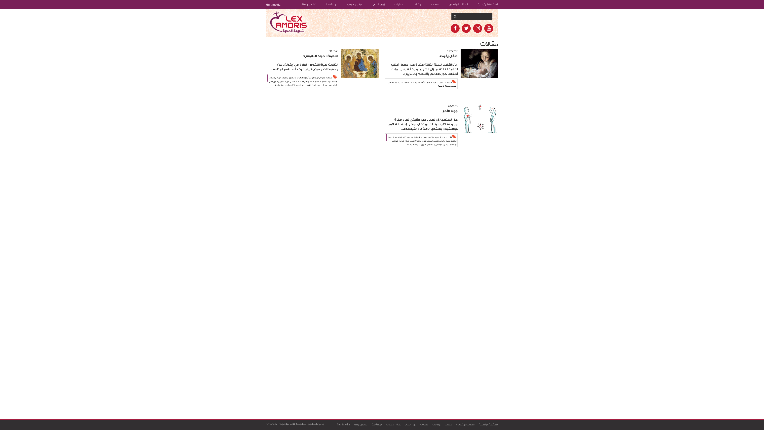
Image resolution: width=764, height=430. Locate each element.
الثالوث (329, 78)
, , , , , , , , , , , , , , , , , (422, 141)
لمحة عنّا (331, 4)
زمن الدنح (379, 4)
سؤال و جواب (355, 4)
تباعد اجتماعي (449, 145)
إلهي (417, 82)
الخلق (283, 81)
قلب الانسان (400, 137)
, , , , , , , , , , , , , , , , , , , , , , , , (303, 82)
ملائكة (273, 78)
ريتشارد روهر (428, 137)
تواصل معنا (309, 4)
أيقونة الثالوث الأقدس (298, 78)
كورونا (395, 141)
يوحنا (436, 141)
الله (412, 82)
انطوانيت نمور (445, 82)
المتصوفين (428, 141)
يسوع (429, 82)
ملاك (334, 81)
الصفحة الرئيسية (488, 4)
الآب (302, 81)
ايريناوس (300, 85)
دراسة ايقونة (325, 81)
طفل (436, 82)
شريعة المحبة (444, 86)
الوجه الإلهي (415, 141)
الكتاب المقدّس (458, 4)
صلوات (399, 4)
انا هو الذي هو (293, 81)
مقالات (417, 4)
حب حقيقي (440, 137)
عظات (435, 4)
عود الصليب (322, 85)
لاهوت (316, 81)
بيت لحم (393, 82)
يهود (454, 86)
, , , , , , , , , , (422, 84)
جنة (407, 141)
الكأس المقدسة (288, 85)
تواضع (407, 82)
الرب (279, 78)
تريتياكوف (314, 78)
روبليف (285, 78)
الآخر (450, 137)
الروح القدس (310, 85)
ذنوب (402, 141)
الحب (401, 82)
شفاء (423, 82)
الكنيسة (308, 81)
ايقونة (322, 78)
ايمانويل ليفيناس (414, 137)
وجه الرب (438, 145)
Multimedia (273, 4)
